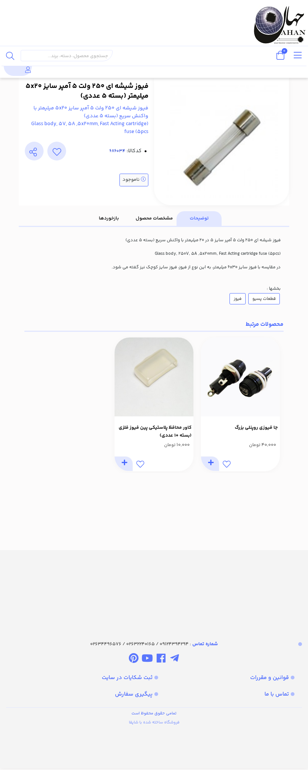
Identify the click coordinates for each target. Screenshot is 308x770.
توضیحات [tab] (199, 218)
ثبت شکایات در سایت (127, 677)
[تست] (174, 660)
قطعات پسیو (264, 298)
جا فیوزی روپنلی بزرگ (256, 427)
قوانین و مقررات (269, 677)
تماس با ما (276, 694)
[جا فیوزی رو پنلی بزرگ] (240, 376)
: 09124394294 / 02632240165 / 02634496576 (154, 644)
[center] (10, 55)
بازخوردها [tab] (109, 218)
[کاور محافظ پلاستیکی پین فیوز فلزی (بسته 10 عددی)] (154, 376)
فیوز (238, 298)
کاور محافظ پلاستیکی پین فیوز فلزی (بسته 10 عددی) (155, 431)
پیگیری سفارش (133, 694)
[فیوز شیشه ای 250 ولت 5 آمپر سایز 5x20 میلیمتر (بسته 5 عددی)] (154, 589)
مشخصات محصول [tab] (154, 218)
